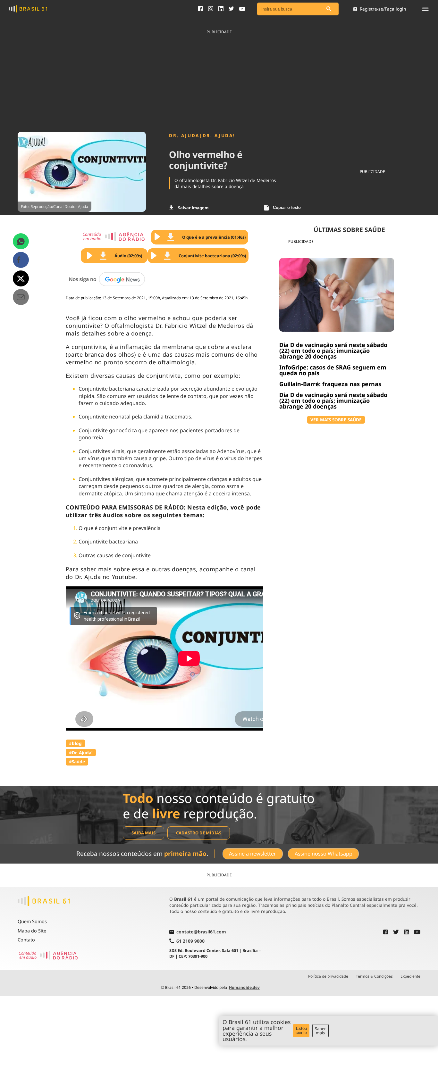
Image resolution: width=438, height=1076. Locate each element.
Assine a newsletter (252, 853)
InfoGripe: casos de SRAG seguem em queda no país (332, 370)
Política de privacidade (328, 976)
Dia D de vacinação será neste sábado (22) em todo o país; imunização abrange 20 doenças (333, 350)
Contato (26, 940)
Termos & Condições (374, 976)
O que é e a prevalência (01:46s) (214, 237)
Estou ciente (301, 1030)
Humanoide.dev (244, 987)
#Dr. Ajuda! (81, 752)
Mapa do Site (32, 931)
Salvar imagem (193, 208)
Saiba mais (143, 833)
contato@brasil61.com (201, 932)
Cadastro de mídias (198, 833)
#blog (75, 743)
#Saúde (77, 761)
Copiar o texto (287, 207)
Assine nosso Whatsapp (323, 853)
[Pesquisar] (329, 9)
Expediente (410, 976)
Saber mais (320, 1031)
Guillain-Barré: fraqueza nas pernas (330, 384)
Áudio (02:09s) (128, 256)
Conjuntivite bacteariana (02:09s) (212, 256)
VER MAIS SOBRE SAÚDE (336, 420)
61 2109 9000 (190, 941)
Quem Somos (32, 921)
